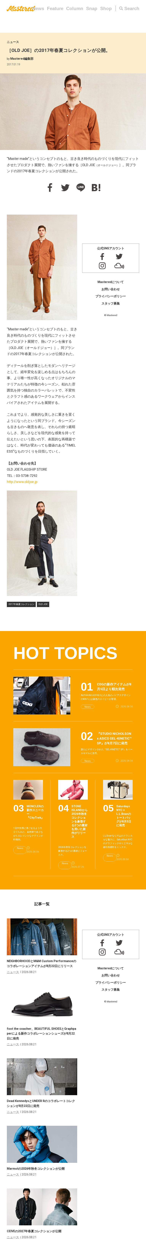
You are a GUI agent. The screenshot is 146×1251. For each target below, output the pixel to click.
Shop (106, 8)
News (38, 8)
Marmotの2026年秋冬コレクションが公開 (36, 1168)
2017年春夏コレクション (21, 604)
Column (74, 8)
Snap (91, 8)
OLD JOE (43, 604)
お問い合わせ (111, 289)
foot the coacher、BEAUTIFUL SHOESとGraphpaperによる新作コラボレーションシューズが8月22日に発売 (41, 1033)
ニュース (13, 42)
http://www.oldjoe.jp (22, 482)
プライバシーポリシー (110, 296)
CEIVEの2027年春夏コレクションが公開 (34, 1231)
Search (131, 8)
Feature (55, 8)
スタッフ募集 (111, 303)
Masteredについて (111, 282)
